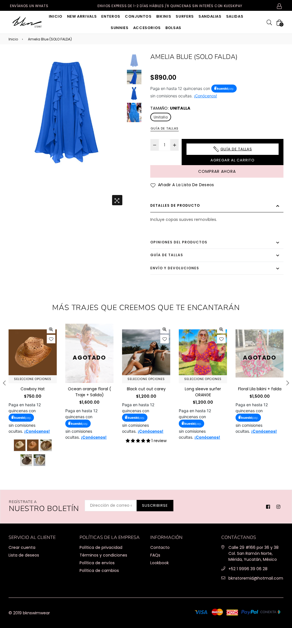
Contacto (160, 547)
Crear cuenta (22, 547)
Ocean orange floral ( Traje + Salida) (89, 392)
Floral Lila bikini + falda (259, 389)
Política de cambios (99, 570)
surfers (185, 16)
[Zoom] (117, 200)
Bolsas (173, 27)
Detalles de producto (175, 205)
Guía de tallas (165, 128)
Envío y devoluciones (174, 268)
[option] (67, 111)
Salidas (235, 16)
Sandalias (210, 16)
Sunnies (120, 27)
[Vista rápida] (51, 329)
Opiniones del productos (178, 242)
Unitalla (161, 117)
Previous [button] (15, 130)
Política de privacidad (101, 547)
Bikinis (163, 16)
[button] (138, 441)
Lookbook (159, 563)
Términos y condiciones (103, 555)
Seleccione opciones (32, 379)
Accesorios (147, 27)
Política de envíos (97, 563)
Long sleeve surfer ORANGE (203, 392)
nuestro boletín (44, 506)
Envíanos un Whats (29, 5)
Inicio (55, 16)
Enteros (110, 16)
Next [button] (118, 130)
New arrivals (82, 16)
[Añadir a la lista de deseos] (51, 339)
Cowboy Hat (33, 389)
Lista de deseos (24, 555)
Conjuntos (138, 16)
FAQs (155, 555)
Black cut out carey (146, 389)
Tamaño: (170, 108)
